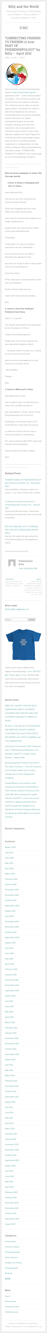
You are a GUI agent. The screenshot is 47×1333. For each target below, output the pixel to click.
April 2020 (9, 1187)
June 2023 (9, 1006)
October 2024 (10, 932)
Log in (7, 1296)
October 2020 (11, 1155)
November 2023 (12, 985)
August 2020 (10, 1165)
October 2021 (10, 1091)
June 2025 (9, 916)
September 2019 (12, 1219)
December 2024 (12, 921)
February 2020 (11, 1192)
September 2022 (12, 1054)
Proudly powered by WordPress (23, 1323)
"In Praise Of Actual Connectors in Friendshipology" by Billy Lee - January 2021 (22, 504)
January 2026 (11, 884)
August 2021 (10, 1102)
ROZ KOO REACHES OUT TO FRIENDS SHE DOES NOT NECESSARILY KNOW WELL (21, 529)
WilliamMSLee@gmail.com (17, 609)
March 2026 (10, 873)
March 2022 (10, 1075)
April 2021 (9, 1123)
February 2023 (11, 1027)
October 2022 (10, 1049)
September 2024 (12, 937)
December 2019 (11, 1202)
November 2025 (12, 895)
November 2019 (12, 1208)
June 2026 (9, 858)
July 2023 (9, 1001)
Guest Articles (11, 1257)
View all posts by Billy (28, 568)
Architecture (10, 1241)
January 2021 (10, 1139)
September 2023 (12, 990)
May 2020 (9, 1181)
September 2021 (12, 1096)
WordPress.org (11, 1312)
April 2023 (9, 1017)
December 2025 (12, 889)
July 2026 (9, 852)
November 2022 (12, 1043)
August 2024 (10, 942)
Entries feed (10, 1301)
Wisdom (8, 1273)
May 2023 (9, 1011)
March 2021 (10, 1128)
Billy (22, 57)
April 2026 (9, 868)
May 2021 (9, 1118)
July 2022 (9, 1065)
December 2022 (12, 1038)
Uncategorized (21, 551)
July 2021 (9, 1107)
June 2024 (9, 953)
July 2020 (9, 1171)
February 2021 (11, 1133)
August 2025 (10, 911)
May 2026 (9, 863)
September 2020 (12, 1160)
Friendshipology (12, 1252)
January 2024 (10, 974)
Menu (24, 27)
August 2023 (10, 996)
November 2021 (12, 1086)
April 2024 (9, 964)
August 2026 (10, 847)
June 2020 (9, 1176)
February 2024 (11, 969)
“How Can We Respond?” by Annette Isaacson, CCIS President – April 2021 (14, 582)
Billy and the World (23, 6)
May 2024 (9, 958)
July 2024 (9, 948)
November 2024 (12, 927)
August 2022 (10, 1059)
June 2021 (9, 1112)
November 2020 (12, 1150)
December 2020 (12, 1144)
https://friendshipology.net (24, 92)
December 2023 (12, 980)
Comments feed (12, 1306)
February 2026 (11, 879)
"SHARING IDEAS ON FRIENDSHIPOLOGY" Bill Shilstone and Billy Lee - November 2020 (23, 482)
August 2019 (10, 1224)
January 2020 (11, 1197)
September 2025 (12, 905)
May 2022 (9, 1070)
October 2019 (10, 1213)
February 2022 (11, 1081)
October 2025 (10, 900)
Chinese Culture (12, 1246)
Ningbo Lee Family (13, 1262)
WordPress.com (34, 1327)
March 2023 (10, 1022)
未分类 (7, 1278)
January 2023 (10, 1033)
